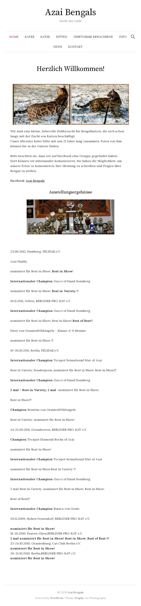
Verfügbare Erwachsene (93, 37)
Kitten (61, 37)
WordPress (56, 598)
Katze (45, 37)
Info (123, 37)
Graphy (79, 598)
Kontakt (75, 47)
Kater (29, 37)
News (57, 47)
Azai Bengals (70, 12)
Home (14, 37)
